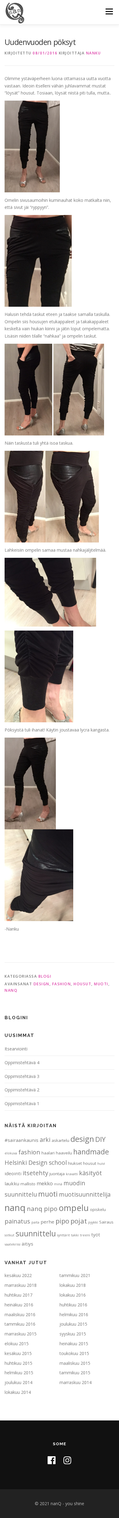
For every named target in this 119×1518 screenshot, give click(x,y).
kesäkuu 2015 (18, 1353)
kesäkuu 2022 (18, 1275)
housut (82, 984)
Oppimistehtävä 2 (22, 1090)
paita (35, 1222)
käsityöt (90, 1173)
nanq (11, 990)
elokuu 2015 (17, 1343)
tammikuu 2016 (20, 1324)
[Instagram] (67, 1460)
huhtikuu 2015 (18, 1363)
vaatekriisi (12, 1244)
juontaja (57, 1173)
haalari (48, 1153)
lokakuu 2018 (73, 1285)
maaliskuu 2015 (75, 1363)
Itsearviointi (16, 1049)
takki (75, 1235)
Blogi (45, 976)
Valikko (109, 11)
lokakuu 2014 (18, 1392)
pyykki (93, 1222)
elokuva (11, 1153)
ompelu (74, 1207)
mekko (45, 1183)
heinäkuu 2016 (19, 1305)
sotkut (9, 1235)
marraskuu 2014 (76, 1382)
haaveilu (64, 1153)
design (41, 984)
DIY (100, 1139)
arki (45, 1139)
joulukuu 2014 (18, 1382)
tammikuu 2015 (75, 1372)
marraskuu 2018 (21, 1285)
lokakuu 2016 (73, 1295)
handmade (91, 1152)
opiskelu (98, 1209)
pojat (78, 1220)
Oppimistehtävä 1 (22, 1103)
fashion (61, 984)
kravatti (72, 1174)
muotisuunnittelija (85, 1194)
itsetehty (35, 1173)
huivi (101, 1163)
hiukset (75, 1163)
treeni (85, 1235)
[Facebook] (52, 1460)
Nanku (93, 53)
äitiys (27, 1244)
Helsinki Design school (36, 1163)
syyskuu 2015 (73, 1334)
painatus (17, 1221)
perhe (47, 1222)
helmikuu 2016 (74, 1314)
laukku (12, 1183)
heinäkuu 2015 (74, 1343)
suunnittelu (36, 1233)
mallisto (27, 1184)
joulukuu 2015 (73, 1324)
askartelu (60, 1140)
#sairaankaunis (21, 1140)
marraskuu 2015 (21, 1334)
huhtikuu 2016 (73, 1305)
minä (58, 1184)
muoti (101, 984)
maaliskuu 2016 (20, 1314)
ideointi (13, 1173)
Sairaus (106, 1222)
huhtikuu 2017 (18, 1295)
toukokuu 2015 (74, 1353)
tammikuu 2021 (75, 1275)
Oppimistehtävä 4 (22, 1062)
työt (95, 1234)
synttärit (63, 1235)
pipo (62, 1220)
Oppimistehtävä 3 (22, 1076)
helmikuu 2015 (19, 1372)
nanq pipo (42, 1208)
